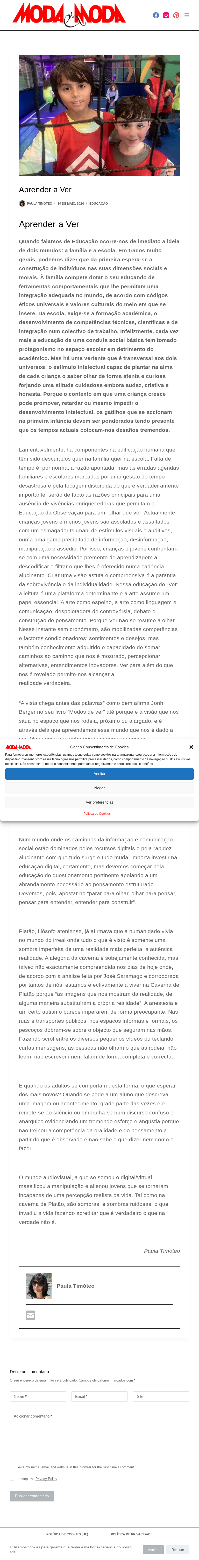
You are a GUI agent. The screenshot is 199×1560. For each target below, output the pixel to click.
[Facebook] (156, 15)
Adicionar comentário (33, 1416)
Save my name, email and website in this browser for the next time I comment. (76, 1467)
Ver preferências (99, 802)
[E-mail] (30, 1317)
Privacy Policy (46, 1479)
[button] (191, 747)
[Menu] (186, 15)
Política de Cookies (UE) (67, 1534)
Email (81, 1396)
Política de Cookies (97, 813)
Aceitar (99, 773)
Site (140, 1396)
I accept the (37, 1479)
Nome (20, 1396)
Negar (99, 788)
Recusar (178, 1550)
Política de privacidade (132, 1534)
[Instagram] (166, 15)
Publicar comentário (32, 1496)
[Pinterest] (176, 15)
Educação (98, 203)
